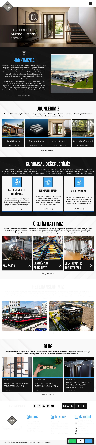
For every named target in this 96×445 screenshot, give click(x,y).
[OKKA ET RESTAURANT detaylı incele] (24, 316)
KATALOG (68, 406)
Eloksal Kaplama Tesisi (59, 426)
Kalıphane (55, 421)
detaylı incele (46, 273)
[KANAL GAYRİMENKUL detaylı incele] (71, 316)
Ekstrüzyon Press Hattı (59, 424)
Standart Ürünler (33, 424)
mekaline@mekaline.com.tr (86, 433)
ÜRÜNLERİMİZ (32, 416)
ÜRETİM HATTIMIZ (58, 416)
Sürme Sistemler (33, 426)
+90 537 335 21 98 (83, 431)
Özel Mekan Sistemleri (35, 431)
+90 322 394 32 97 (83, 428)
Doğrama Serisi (33, 429)
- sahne (46, 442)
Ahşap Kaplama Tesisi (59, 433)
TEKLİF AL (81, 406)
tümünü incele (47, 151)
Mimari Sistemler (33, 421)
